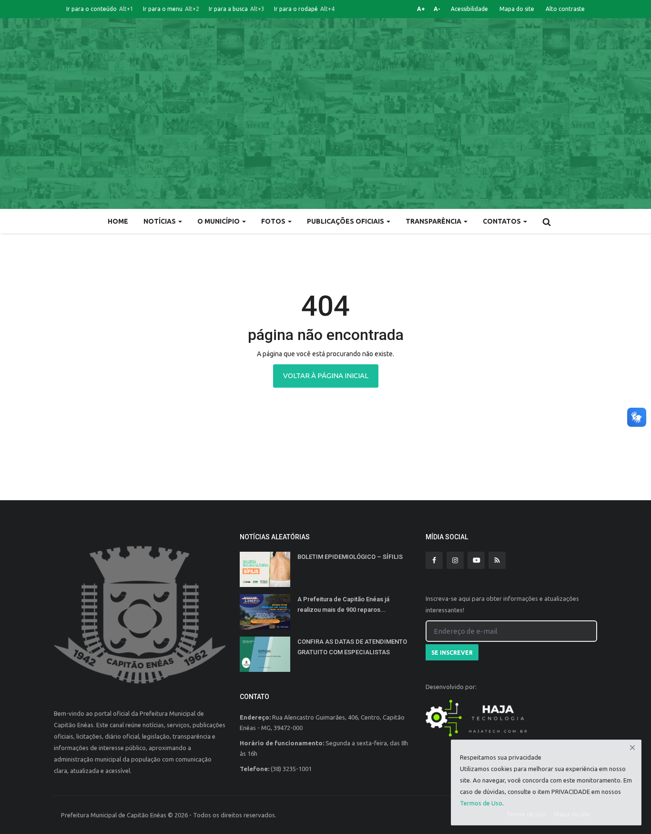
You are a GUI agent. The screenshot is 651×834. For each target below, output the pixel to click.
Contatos (502, 221)
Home (118, 221)
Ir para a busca (236, 9)
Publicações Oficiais (346, 221)
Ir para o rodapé (304, 9)
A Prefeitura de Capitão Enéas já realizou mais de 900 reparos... (343, 604)
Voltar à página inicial (325, 375)
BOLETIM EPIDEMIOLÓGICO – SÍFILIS (350, 556)
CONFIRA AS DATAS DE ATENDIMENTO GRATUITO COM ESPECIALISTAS (352, 647)
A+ (421, 9)
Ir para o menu (171, 9)
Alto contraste (565, 9)
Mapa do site (516, 9)
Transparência (434, 221)
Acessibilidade (469, 9)
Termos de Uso (481, 803)
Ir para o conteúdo (99, 9)
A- (437, 9)
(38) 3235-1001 (291, 768)
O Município (219, 221)
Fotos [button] (274, 221)
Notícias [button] (160, 221)
